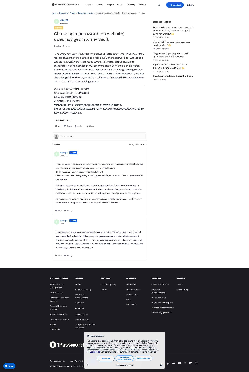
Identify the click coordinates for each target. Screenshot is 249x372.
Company (181, 278)
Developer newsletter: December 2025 (173, 75)
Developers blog (159, 79)
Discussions (63, 13)
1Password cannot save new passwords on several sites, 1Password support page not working (173, 30)
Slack (128, 299)
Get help (142, 4)
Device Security (82, 319)
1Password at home (85, 13)
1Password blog (158, 297)
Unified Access (56, 292)
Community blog (108, 284)
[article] (99, 182)
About (179, 284)
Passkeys (79, 302)
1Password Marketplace (162, 302)
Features (79, 278)
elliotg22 (64, 20)
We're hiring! (182, 289)
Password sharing (83, 289)
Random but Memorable (162, 307)
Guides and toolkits (160, 284)
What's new (106, 278)
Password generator (59, 314)
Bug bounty (131, 304)
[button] (175, 5)
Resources (156, 278)
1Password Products (59, 278)
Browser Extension (63, 120)
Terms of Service (57, 361)
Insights (110, 4)
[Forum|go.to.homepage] (65, 5)
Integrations (131, 294)
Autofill (78, 284)
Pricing (53, 324)
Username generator (59, 319)
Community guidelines (161, 312)
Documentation (133, 289)
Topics (72, 13)
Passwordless (81, 314)
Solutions (79, 308)
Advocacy (131, 4)
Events (120, 4)
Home (54, 13)
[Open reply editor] (99, 136)
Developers (131, 278)
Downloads (55, 329)
